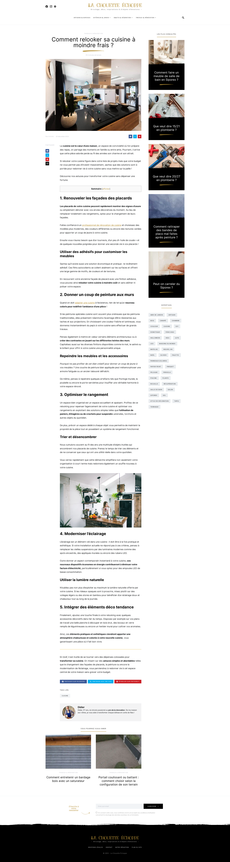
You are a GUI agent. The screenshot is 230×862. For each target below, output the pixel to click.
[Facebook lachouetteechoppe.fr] (47, 6)
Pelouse (154, 372)
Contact (109, 847)
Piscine (153, 378)
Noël (152, 355)
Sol (164, 395)
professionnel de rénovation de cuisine (101, 225)
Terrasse (154, 407)
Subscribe (152, 806)
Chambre (176, 320)
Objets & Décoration (122, 17)
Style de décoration (159, 401)
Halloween (155, 338)
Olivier (163, 355)
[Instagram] (51, 6)
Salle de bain (156, 389)
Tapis (176, 401)
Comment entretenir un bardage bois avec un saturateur (68, 779)
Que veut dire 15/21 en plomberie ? (166, 128)
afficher (106, 189)
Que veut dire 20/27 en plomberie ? (166, 178)
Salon (170, 389)
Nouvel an (168, 349)
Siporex (153, 395)
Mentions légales (95, 847)
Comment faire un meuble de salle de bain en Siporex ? (166, 76)
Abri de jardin (156, 315)
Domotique (155, 332)
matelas (154, 349)
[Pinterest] (55, 6)
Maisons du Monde (167, 343)
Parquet (170, 366)
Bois (152, 320)
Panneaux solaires (158, 361)
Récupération (170, 384)
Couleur (154, 326)
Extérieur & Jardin (101, 17)
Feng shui (170, 332)
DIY (177, 326)
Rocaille (154, 384)
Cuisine (65, 696)
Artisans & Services (82, 17)
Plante (166, 378)
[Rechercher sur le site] (183, 18)
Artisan (172, 315)
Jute (177, 338)
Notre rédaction (122, 847)
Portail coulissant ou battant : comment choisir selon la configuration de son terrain (118, 781)
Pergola (167, 372)
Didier (51, 136)
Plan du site (137, 847)
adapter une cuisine (85, 302)
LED (151, 343)
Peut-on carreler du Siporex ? (166, 285)
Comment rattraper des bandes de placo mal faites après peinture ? (166, 232)
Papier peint (155, 366)
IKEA (167, 338)
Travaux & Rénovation (145, 17)
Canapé (163, 320)
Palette (175, 355)
